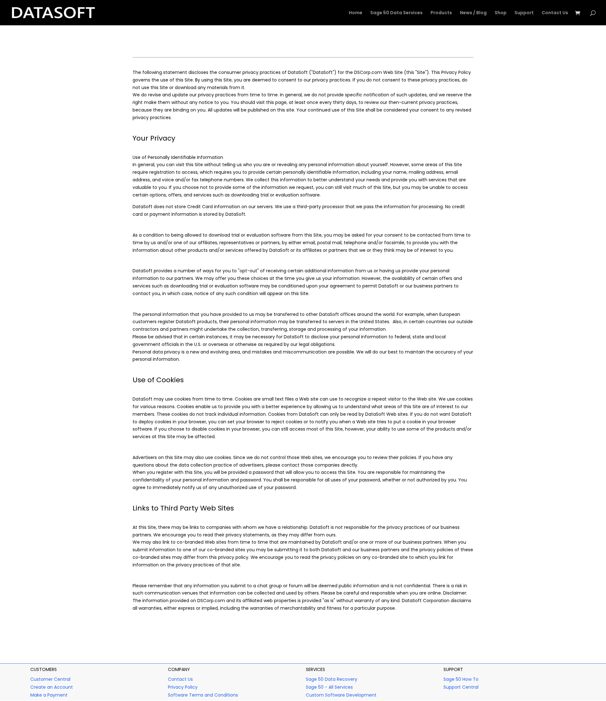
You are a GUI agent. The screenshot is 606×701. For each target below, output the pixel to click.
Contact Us (555, 13)
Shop (501, 13)
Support (524, 13)
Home (355, 13)
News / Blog (473, 13)
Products (441, 13)
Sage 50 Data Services (396, 13)
